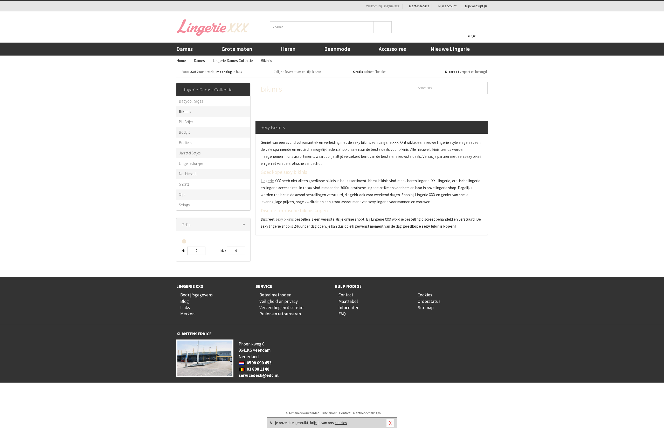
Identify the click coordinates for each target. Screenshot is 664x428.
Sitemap (426, 307)
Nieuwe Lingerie (450, 48)
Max (223, 250)
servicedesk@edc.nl (259, 375)
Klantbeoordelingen (367, 413)
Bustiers (185, 142)
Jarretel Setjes (189, 153)
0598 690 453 (259, 363)
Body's (184, 132)
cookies (341, 422)
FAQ (342, 314)
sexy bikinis (284, 219)
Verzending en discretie (281, 307)
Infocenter (348, 307)
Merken (187, 314)
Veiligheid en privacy (278, 301)
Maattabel (348, 301)
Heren (288, 48)
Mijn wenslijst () (476, 6)
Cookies (425, 295)
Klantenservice (419, 6)
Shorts (184, 184)
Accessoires (392, 48)
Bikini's (185, 111)
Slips (182, 194)
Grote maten (237, 48)
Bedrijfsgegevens (196, 295)
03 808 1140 (257, 369)
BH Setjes (186, 121)
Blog (184, 301)
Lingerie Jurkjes (191, 163)
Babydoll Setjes (191, 101)
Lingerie (267, 180)
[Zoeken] (383, 27)
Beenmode (337, 48)
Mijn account (447, 6)
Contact (345, 295)
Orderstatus (429, 301)
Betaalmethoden (275, 295)
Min (184, 250)
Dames (184, 48)
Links (185, 307)
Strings (184, 204)
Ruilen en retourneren (280, 314)
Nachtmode (188, 173)
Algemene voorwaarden (302, 413)
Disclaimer (329, 413)
